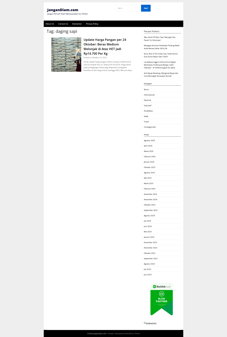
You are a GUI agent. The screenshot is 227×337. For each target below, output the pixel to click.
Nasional (147, 100)
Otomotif (147, 105)
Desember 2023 (150, 242)
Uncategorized (150, 127)
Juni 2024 (148, 226)
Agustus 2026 (149, 140)
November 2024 (150, 199)
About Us (50, 24)
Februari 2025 (149, 188)
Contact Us (63, 24)
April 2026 (148, 146)
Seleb (146, 116)
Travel (146, 121)
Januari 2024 (149, 237)
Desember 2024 (150, 194)
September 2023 (150, 258)
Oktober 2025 (149, 167)
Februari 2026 (149, 156)
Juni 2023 (148, 274)
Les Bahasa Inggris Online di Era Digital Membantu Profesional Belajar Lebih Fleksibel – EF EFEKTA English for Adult (160, 65)
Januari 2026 (149, 162)
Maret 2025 (148, 183)
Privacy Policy (92, 24)
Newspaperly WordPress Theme (127, 333)
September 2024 (150, 210)
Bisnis (146, 89)
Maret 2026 (148, 151)
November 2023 (150, 248)
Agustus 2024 (149, 215)
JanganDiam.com (62, 9)
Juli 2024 (147, 221)
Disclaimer (77, 24)
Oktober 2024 (149, 205)
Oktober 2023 (149, 253)
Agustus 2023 (149, 264)
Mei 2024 (148, 231)
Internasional (149, 95)
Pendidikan (148, 111)
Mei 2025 (148, 178)
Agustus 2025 (149, 172)
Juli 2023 (147, 269)
